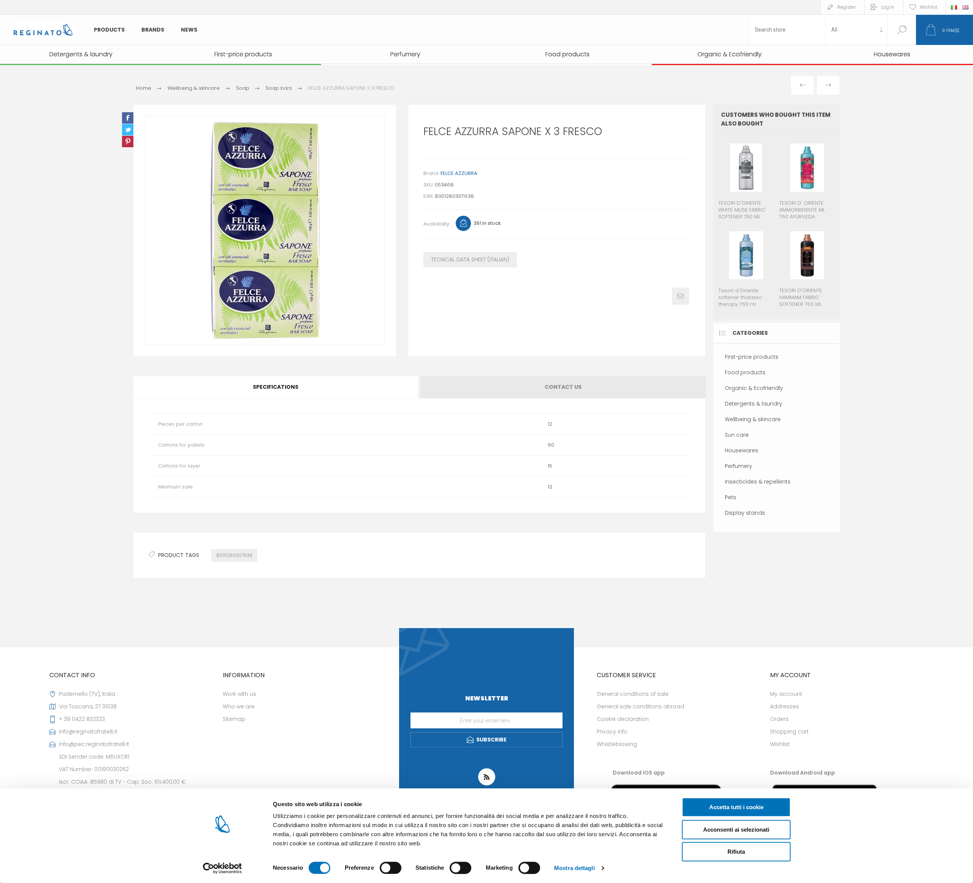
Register (846, 7)
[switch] (390, 868)
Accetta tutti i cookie (736, 807)
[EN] (965, 7)
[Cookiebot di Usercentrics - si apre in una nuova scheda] (222, 868)
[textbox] (787, 30)
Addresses (784, 706)
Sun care (737, 435)
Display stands (745, 513)
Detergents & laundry (753, 403)
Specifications (275, 387)
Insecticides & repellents (758, 481)
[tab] (276, 387)
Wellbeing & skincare (753, 419)
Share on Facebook (127, 118)
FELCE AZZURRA (459, 173)
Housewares (741, 450)
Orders (779, 719)
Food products (745, 372)
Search (901, 30)
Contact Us (563, 387)
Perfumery (738, 466)
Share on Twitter (127, 129)
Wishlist (780, 744)
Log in (887, 7)
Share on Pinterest (127, 141)
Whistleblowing (617, 744)
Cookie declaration (623, 719)
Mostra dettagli (574, 868)
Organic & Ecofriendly (754, 388)
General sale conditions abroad (640, 706)
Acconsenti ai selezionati (736, 829)
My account (786, 694)
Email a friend (680, 296)
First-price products (751, 357)
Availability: (436, 224)
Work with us (239, 694)
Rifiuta (736, 851)
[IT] (954, 7)
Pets (730, 497)
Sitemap (234, 719)
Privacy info (612, 731)
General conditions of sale (633, 694)
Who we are (239, 706)
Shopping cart (789, 731)
